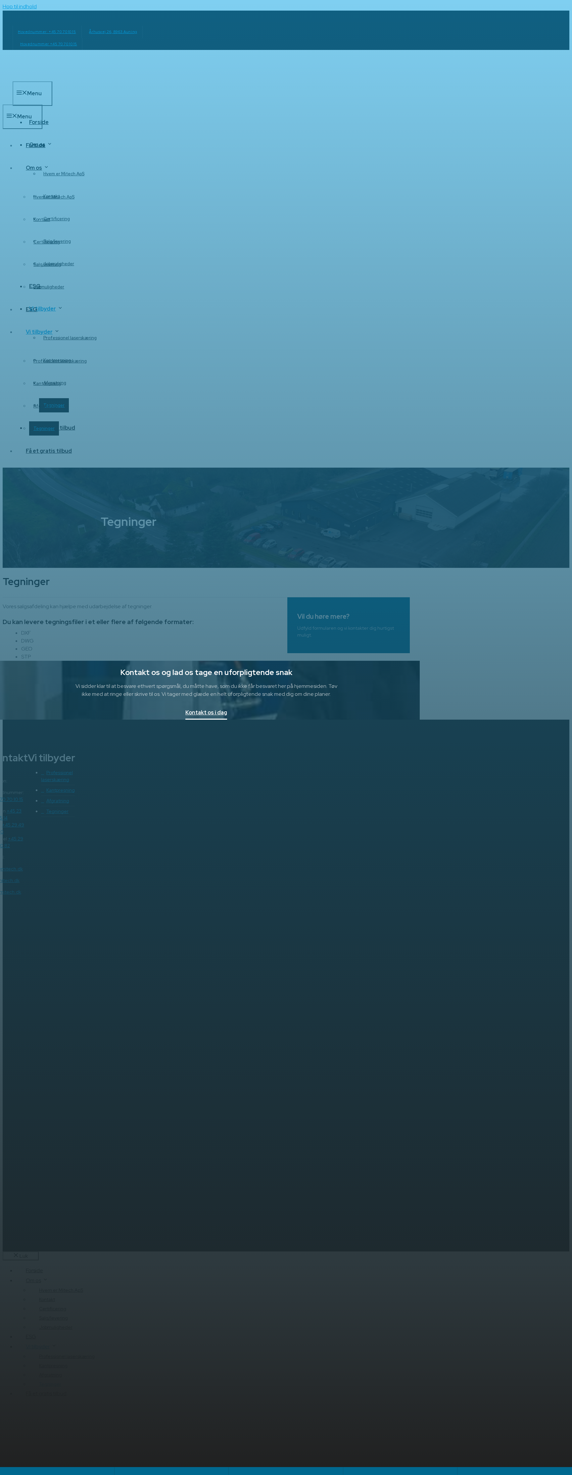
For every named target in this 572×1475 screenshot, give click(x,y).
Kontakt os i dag (206, 713)
